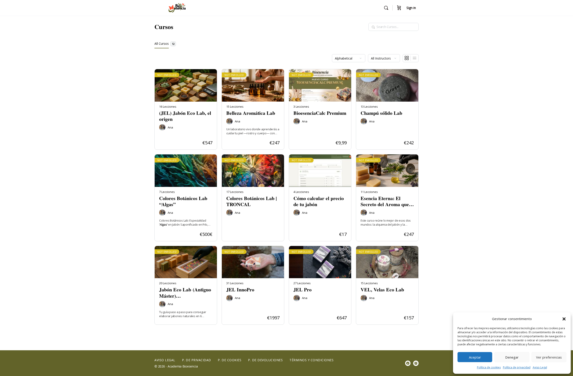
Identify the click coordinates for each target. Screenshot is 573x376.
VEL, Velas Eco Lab (382, 289)
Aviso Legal (540, 367)
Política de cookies (489, 367)
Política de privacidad (516, 367)
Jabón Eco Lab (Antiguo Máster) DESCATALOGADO (185, 292)
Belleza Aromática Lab (250, 113)
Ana (170, 127)
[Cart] (399, 8)
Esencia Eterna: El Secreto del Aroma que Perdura (385, 201)
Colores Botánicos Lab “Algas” (183, 201)
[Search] (386, 8)
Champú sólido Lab (381, 113)
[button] (564, 319)
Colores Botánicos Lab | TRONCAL (251, 201)
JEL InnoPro (240, 289)
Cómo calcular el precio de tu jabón (318, 201)
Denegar (512, 357)
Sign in (411, 8)
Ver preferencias (549, 357)
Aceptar (475, 357)
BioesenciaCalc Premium (319, 113)
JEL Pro (302, 289)
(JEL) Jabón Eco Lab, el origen (185, 116)
